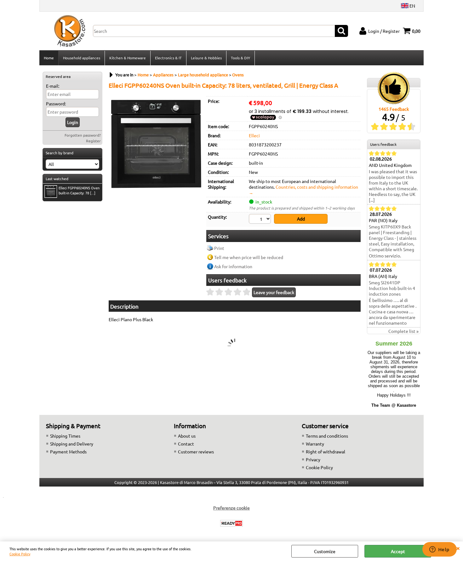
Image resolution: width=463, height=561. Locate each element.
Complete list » (403, 331)
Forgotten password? (83, 135)
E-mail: (52, 86)
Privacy (313, 459)
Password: (56, 103)
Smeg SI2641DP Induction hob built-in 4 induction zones (392, 288)
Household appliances (81, 57)
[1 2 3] (260, 219)
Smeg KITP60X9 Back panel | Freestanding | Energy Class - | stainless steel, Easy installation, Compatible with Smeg (392, 238)
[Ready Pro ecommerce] (231, 523)
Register (93, 140)
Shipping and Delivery (71, 443)
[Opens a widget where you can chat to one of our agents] (439, 550)
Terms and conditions (327, 436)
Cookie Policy (19, 553)
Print (219, 248)
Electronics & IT (168, 57)
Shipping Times (65, 436)
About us (187, 436)
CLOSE (458, 548)
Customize (324, 551)
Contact (186, 443)
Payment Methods (68, 451)
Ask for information (233, 266)
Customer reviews (196, 451)
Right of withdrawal (325, 451)
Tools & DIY (240, 57)
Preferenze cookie (231, 508)
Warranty (315, 443)
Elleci (254, 135)
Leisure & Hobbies (206, 57)
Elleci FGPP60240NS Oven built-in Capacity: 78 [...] (79, 190)
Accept (398, 551)
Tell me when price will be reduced (248, 257)
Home (49, 57)
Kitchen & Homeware (127, 57)
